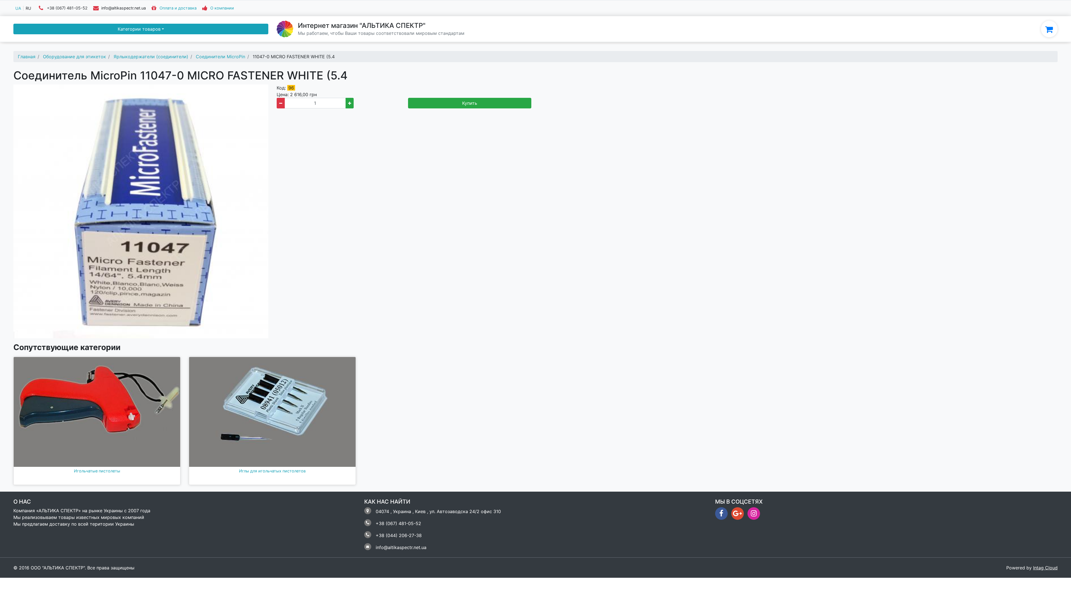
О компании (222, 8)
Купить (469, 103)
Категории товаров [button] (139, 29)
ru (28, 8)
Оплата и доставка (178, 8)
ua (18, 8)
